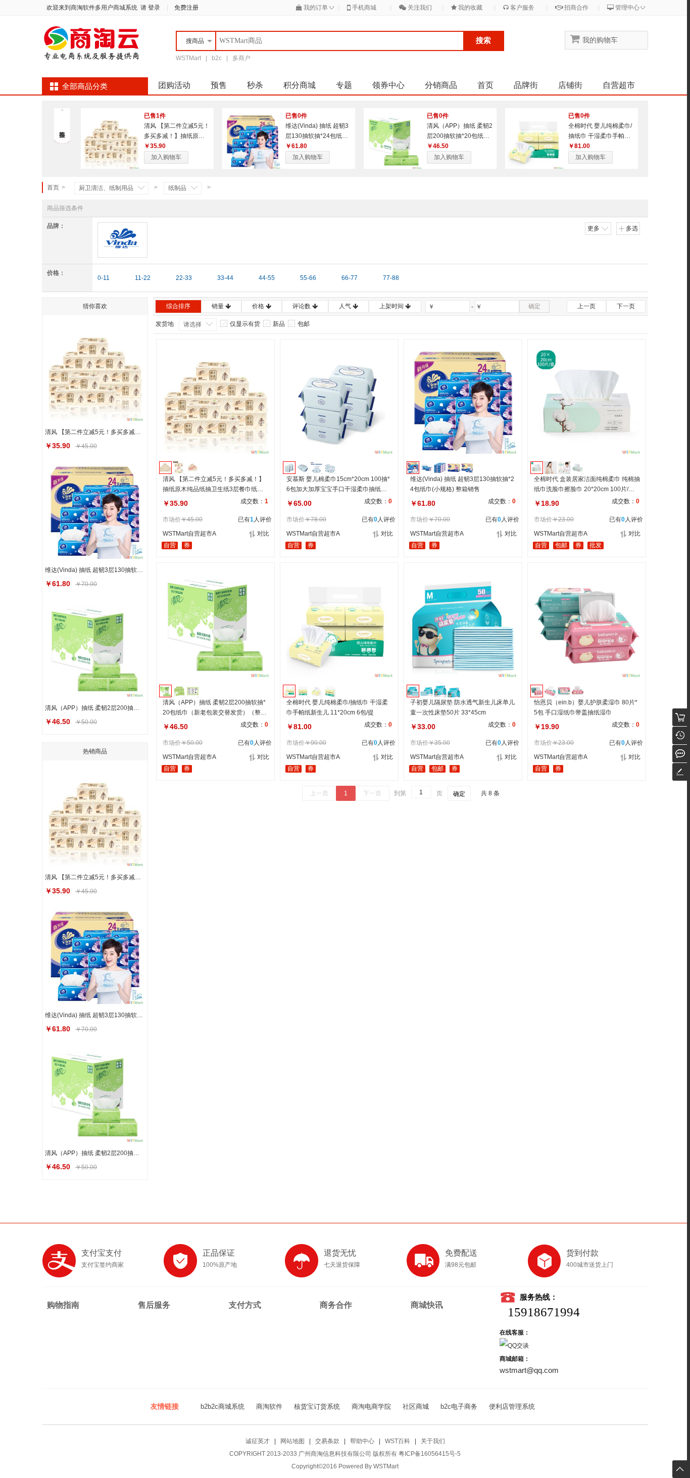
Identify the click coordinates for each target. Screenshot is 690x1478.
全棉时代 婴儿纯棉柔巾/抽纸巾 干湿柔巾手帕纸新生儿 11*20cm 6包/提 (600, 136)
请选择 (192, 324)
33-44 (225, 277)
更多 (593, 228)
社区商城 (416, 1406)
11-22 (143, 277)
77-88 (391, 277)
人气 (346, 306)
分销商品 (441, 85)
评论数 (302, 306)
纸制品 (177, 188)
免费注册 (186, 7)
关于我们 (433, 1441)
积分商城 (299, 85)
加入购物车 (166, 157)
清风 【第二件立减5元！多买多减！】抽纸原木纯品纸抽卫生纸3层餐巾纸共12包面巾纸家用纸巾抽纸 (215, 484)
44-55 (267, 277)
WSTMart (188, 58)
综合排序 (178, 306)
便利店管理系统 (512, 1406)
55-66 (308, 277)
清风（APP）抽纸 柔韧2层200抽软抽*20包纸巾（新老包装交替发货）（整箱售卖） (215, 708)
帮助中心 (362, 1441)
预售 (219, 85)
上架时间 (392, 306)
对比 (263, 533)
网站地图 (292, 1441)
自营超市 (619, 85)
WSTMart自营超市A (189, 533)
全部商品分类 (85, 86)
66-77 (349, 277)
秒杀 (255, 85)
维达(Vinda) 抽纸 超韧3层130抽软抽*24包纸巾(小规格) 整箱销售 (317, 136)
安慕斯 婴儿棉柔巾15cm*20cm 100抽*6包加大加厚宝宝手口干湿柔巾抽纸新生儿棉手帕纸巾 (338, 484)
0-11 (103, 277)
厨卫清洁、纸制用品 (106, 188)
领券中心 (388, 85)
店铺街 (570, 85)
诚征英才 (257, 1441)
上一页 (586, 306)
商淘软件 (269, 1406)
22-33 (184, 277)
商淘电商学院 (371, 1406)
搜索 (483, 40)
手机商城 (363, 7)
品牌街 (526, 85)
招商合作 (575, 7)
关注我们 (419, 7)
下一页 (626, 306)
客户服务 (521, 7)
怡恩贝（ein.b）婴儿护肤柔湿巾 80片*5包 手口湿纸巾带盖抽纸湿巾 (585, 707)
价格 (259, 306)
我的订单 (315, 7)
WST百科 (397, 1441)
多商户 (241, 58)
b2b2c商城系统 (222, 1406)
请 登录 (148, 7)
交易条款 (327, 1441)
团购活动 (174, 85)
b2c (217, 58)
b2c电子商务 (458, 1406)
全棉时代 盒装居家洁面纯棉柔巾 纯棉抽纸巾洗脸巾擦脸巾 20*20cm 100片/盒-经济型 (587, 484)
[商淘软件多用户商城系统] (92, 42)
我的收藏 (469, 7)
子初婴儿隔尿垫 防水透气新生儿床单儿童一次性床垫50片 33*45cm (462, 707)
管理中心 (626, 7)
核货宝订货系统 (317, 1406)
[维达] (122, 240)
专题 (344, 85)
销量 (218, 306)
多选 (632, 228)
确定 (534, 306)
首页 (485, 85)
